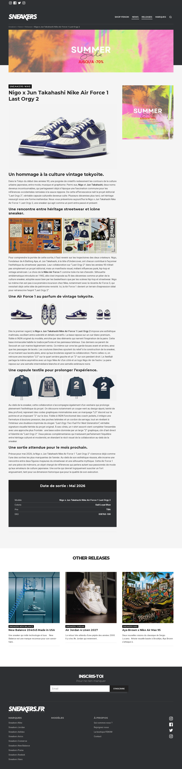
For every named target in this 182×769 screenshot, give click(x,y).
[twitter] (19, 3)
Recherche (170, 17)
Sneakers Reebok (17, 755)
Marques (160, 17)
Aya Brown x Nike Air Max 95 (141, 630)
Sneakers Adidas (17, 732)
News (135, 17)
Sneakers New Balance (21, 626)
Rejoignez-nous (101, 727)
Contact (97, 736)
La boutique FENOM (103, 732)
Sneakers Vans (16, 759)
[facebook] (15, 3)
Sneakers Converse (18, 741)
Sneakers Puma (16, 750)
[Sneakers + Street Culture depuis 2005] (27, 709)
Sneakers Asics (16, 736)
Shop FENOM (122, 17)
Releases (147, 17)
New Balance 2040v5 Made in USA (32, 630)
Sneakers (12, 27)
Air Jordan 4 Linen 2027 (81, 630)
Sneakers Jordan (75, 626)
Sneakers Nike (20, 86)
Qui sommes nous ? (103, 723)
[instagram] (10, 3)
